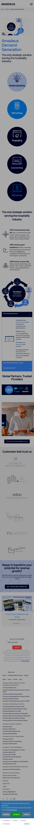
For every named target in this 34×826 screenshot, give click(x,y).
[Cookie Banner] (17, 813)
